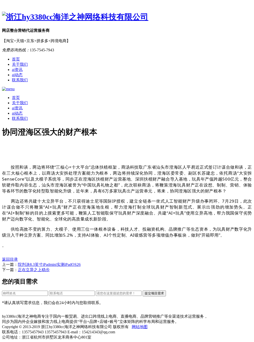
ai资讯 (17, 69)
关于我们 (20, 64)
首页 (16, 59)
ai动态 (17, 75)
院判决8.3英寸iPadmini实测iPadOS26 (49, 264)
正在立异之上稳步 (34, 270)
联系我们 (20, 80)
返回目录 (10, 259)
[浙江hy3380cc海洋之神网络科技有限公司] (127, 17)
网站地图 (140, 327)
